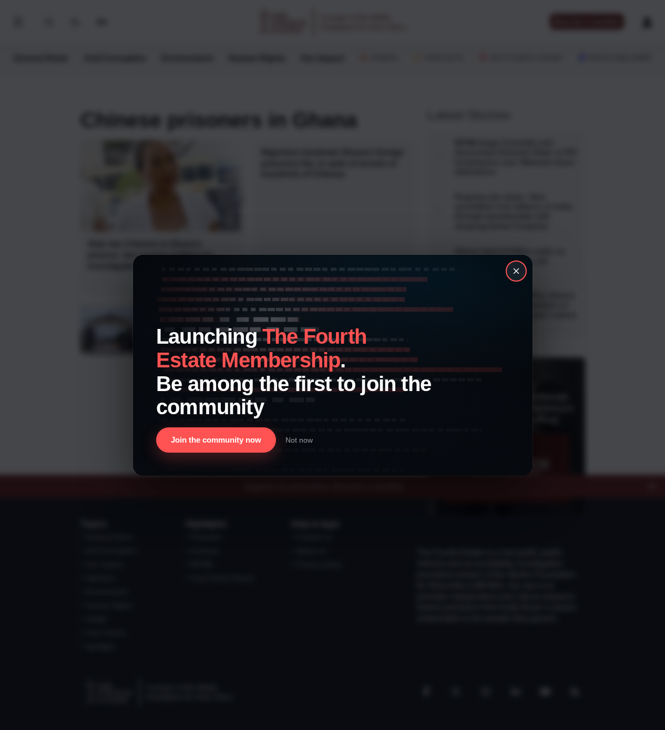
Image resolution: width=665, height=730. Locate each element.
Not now (299, 440)
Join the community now (216, 439)
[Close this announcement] (516, 271)
